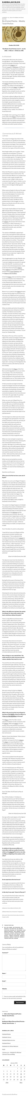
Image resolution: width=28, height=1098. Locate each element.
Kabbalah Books (6, 1034)
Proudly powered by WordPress (9, 1094)
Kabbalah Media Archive (8, 1040)
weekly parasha (14, 935)
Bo (5, 927)
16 (21, 1074)
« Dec (7, 1082)
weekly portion (14, 937)
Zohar (16, 938)
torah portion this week (12, 934)
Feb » (21, 1082)
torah (12, 932)
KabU (3, 1049)
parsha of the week (16, 930)
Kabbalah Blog (11, 2)
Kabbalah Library (6, 1037)
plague (6, 83)
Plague (14, 116)
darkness (14, 512)
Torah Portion (9, 925)
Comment (5, 952)
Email (4, 981)
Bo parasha (16, 927)
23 (21, 1077)
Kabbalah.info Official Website (10, 1046)
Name (4, 973)
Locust (9, 67)
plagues (13, 65)
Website (4, 988)
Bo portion (13, 928)
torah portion (19, 932)
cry (17, 115)
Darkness (15, 67)
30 (21, 1079)
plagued (11, 852)
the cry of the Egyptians (9, 716)
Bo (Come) (10, 927)
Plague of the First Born (10, 273)
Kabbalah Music (6, 1043)
